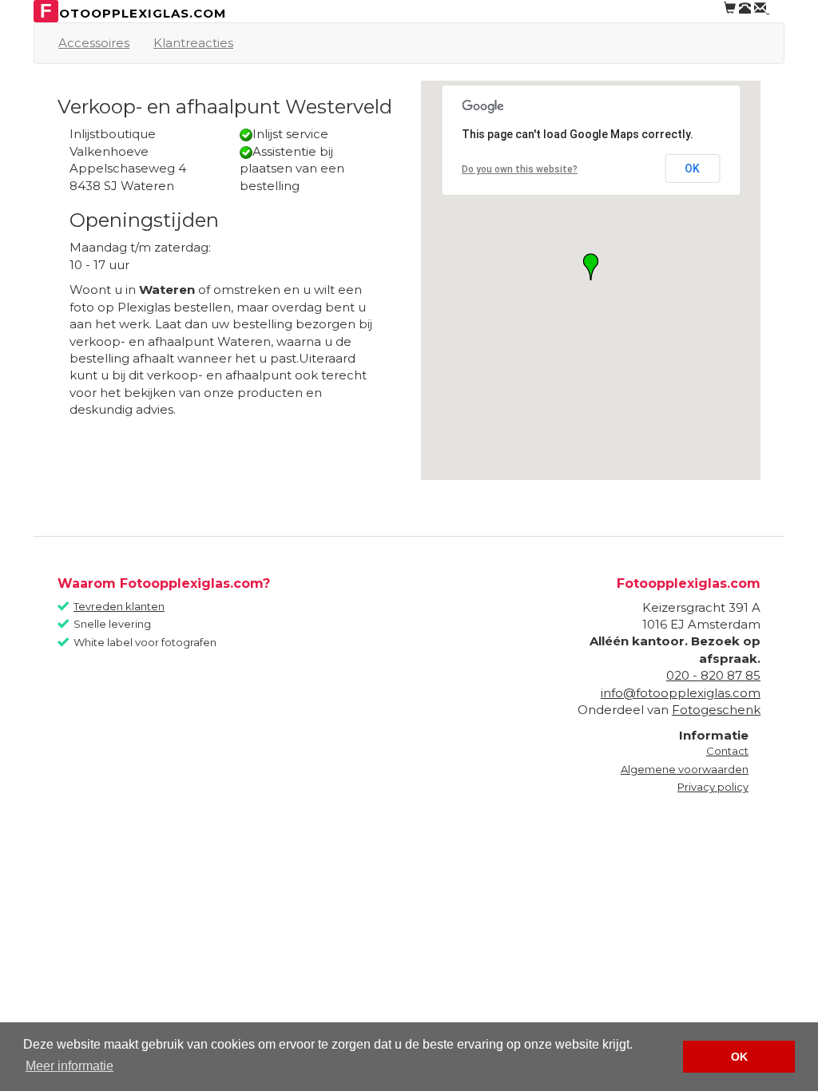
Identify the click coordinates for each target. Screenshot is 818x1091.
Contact (727, 750)
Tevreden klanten (119, 606)
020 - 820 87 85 (713, 675)
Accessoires (93, 42)
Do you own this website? (520, 169)
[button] (591, 267)
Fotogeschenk (716, 709)
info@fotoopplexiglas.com (680, 692)
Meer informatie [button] (69, 1066)
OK (692, 168)
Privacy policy (713, 786)
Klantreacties (193, 42)
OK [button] (739, 1056)
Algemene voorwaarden (685, 769)
